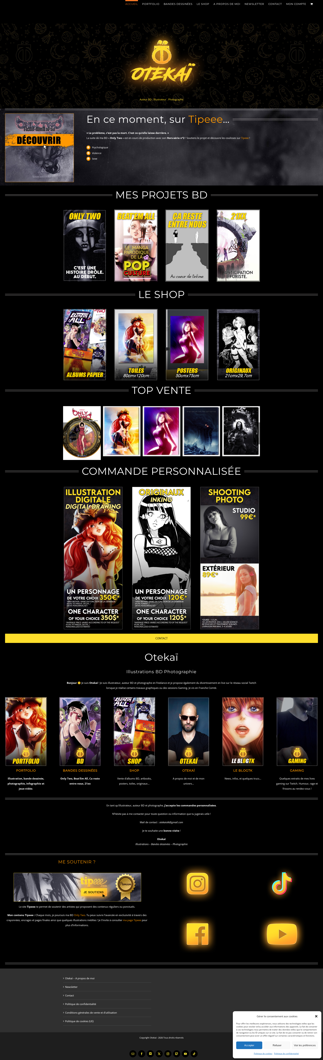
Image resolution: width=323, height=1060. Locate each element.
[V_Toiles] (135, 310)
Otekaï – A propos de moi (80, 978)
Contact (69, 995)
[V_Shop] (134, 698)
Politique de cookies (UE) (79, 1021)
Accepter (249, 1045)
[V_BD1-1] (135, 210)
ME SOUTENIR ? (77, 862)
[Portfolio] (26, 698)
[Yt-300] (282, 910)
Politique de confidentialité (286, 1053)
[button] (316, 1016)
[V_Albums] (84, 310)
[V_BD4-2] (238, 210)
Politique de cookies (263, 1053)
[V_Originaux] (238, 310)
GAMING (297, 770)
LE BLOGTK (243, 770)
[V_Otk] (188, 698)
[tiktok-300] (282, 859)
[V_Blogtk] (243, 698)
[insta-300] (197, 859)
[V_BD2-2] (187, 210)
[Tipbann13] (77, 871)
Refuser (277, 1045)
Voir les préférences (305, 1045)
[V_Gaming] (297, 698)
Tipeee (205, 119)
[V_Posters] (187, 310)
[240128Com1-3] (39, 114)
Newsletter (71, 987)
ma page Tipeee (132, 920)
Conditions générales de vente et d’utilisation (91, 1012)
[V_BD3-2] (84, 210)
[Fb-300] (197, 910)
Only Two (79, 915)
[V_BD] (80, 698)
